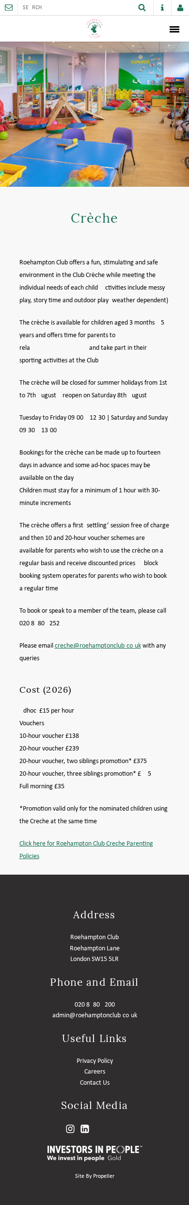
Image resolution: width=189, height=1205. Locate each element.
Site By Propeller (94, 1176)
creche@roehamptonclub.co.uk (98, 646)
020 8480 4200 (95, 1005)
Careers (94, 1071)
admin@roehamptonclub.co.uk (94, 1015)
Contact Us (95, 1083)
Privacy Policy (95, 1061)
